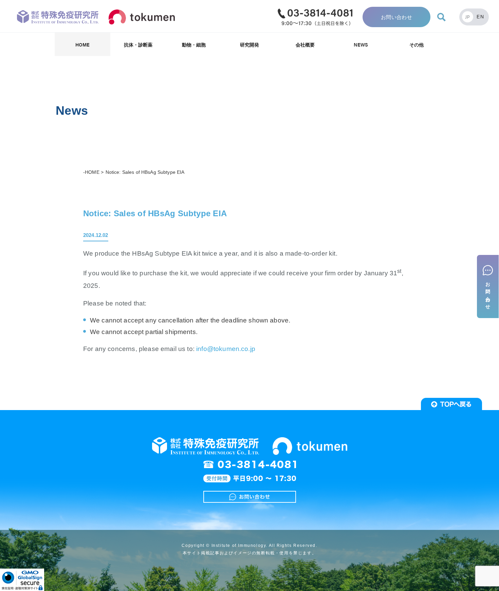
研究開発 (249, 44)
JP (467, 16)
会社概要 (305, 44)
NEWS (361, 44)
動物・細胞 (194, 44)
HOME (82, 44)
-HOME (91, 172)
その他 (416, 44)
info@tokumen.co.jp (225, 348)
